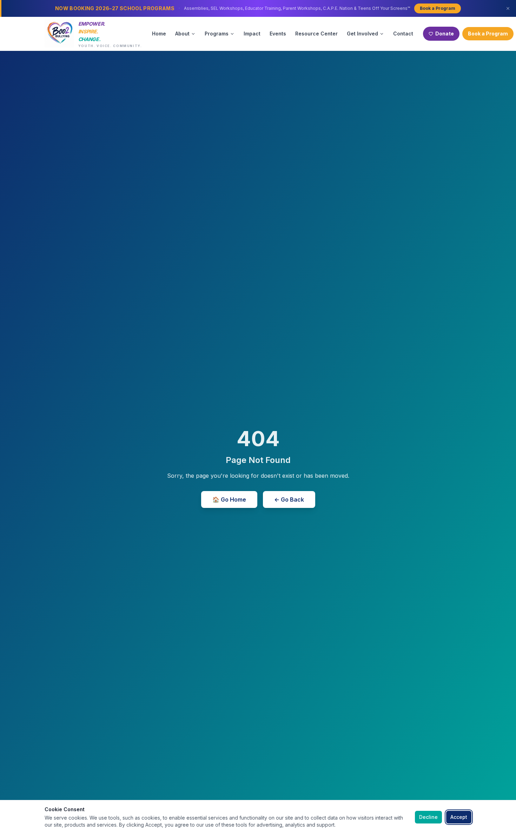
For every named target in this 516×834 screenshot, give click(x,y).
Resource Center (316, 34)
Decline (428, 817)
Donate (444, 34)
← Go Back (289, 499)
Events (278, 34)
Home (159, 34)
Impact (252, 34)
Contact (403, 34)
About (182, 34)
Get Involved (362, 34)
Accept (458, 817)
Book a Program (437, 8)
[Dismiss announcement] (508, 8)
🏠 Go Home (229, 499)
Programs (217, 34)
